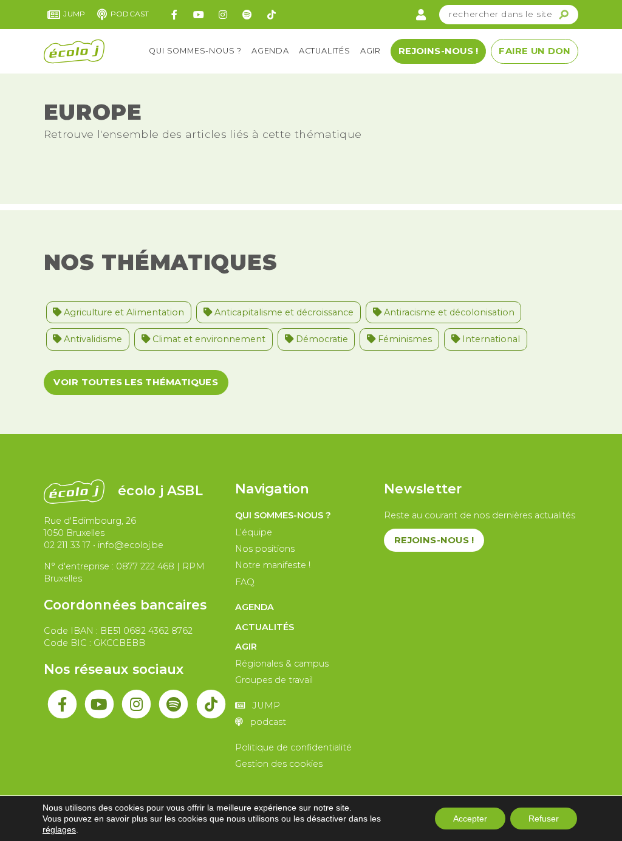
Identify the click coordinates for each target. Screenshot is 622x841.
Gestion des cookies (279, 763)
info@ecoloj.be (130, 545)
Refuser (543, 818)
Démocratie (320, 339)
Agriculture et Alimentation (122, 312)
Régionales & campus (282, 663)
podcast (130, 13)
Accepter (470, 818)
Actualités (324, 50)
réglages (59, 829)
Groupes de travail (274, 680)
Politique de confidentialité (293, 747)
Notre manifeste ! (272, 565)
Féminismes (403, 339)
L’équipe (253, 532)
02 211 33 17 (67, 545)
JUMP (74, 13)
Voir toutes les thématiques (135, 382)
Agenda (270, 50)
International (490, 339)
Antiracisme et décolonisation (447, 312)
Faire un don (534, 51)
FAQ (245, 582)
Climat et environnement (207, 339)
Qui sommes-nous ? (195, 50)
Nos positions (265, 548)
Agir (370, 50)
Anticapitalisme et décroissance (283, 312)
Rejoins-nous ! (438, 51)
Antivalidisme (91, 339)
